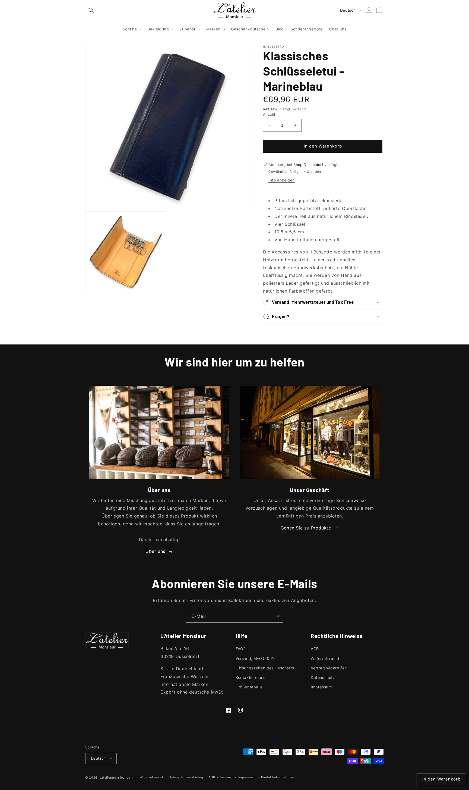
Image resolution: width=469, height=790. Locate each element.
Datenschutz (323, 677)
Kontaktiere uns (250, 677)
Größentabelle (249, 687)
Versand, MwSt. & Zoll (257, 658)
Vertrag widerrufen (329, 668)
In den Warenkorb (441, 779)
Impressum (321, 687)
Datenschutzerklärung (186, 777)
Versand (299, 109)
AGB (315, 648)
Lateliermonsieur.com (117, 777)
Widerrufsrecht (325, 658)
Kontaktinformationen (278, 777)
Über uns (155, 551)
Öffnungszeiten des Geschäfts (265, 668)
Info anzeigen (281, 180)
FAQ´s (242, 648)
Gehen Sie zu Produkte (306, 528)
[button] (91, 10)
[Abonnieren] (277, 616)
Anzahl (269, 114)
